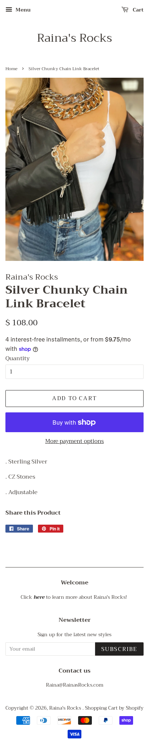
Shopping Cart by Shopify (114, 708)
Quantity (17, 358)
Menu (22, 9)
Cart (137, 9)
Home (11, 68)
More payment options (74, 441)
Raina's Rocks (74, 38)
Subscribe (119, 649)
